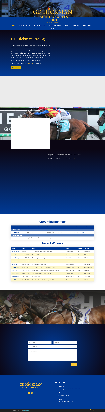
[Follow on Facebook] (29, 393)
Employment (87, 25)
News (67, 25)
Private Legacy (15, 251)
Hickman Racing (53, 311)
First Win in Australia (48, 185)
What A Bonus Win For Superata (23, 185)
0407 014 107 (65, 395)
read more (15, 196)
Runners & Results (24, 25)
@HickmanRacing (77, 159)
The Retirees (72, 185)
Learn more (15, 68)
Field (83, 232)
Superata (14, 255)
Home (14, 25)
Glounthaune (15, 276)
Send (74, 364)
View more (52, 96)
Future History (15, 232)
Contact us (29, 63)
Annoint (14, 280)
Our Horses (76, 25)
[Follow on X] (32, 393)
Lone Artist (14, 264)
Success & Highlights (55, 25)
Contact (52, 28)
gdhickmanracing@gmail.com (65, 401)
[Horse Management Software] (26, 410)
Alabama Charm (16, 238)
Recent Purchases (39, 25)
